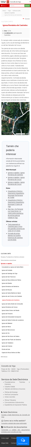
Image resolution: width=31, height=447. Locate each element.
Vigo (9, 10)
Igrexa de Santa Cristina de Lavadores (13, 320)
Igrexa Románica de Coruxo (10, 307)
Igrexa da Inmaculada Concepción (11, 317)
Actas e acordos (10, 397)
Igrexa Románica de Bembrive (10, 286)
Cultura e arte (16, 10)
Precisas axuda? (23, 443)
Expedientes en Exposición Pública (16, 405)
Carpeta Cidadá (10, 386)
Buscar (27, 5)
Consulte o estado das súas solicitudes (14, 423)
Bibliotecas (4, 357)
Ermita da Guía (6, 349)
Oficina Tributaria (10, 400)
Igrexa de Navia (6, 326)
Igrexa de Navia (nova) (8, 330)
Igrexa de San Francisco (9, 277)
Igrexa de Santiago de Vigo (9, 273)
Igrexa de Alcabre (7, 283)
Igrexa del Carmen (7, 346)
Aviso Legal (5, 438)
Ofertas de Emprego (11, 392)
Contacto (14, 443)
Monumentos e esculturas (8, 260)
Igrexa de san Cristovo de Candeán (12, 296)
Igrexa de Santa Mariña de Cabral (11, 293)
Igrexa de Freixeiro (7, 313)
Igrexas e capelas (10, 13)
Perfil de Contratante (11, 394)
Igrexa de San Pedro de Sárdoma (11, 339)
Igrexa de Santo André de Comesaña (12, 304)
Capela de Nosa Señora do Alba (11, 352)
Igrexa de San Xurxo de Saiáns (10, 336)
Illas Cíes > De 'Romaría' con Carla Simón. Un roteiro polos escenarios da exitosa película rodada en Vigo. (15, 213)
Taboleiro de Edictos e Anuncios (15, 389)
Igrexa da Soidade (7, 270)
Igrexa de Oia (5, 333)
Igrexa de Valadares (7, 343)
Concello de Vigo (15, 2)
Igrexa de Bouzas (7, 290)
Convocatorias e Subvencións (14, 402)
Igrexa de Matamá (7, 323)
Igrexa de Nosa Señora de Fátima (11, 280)
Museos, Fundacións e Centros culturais (12, 257)
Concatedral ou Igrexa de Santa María (12, 267)
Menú (4, 6)
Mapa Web (4, 443)
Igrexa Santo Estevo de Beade (10, 310)
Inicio (4, 10)
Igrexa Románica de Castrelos (11, 300)
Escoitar (27, 18)
